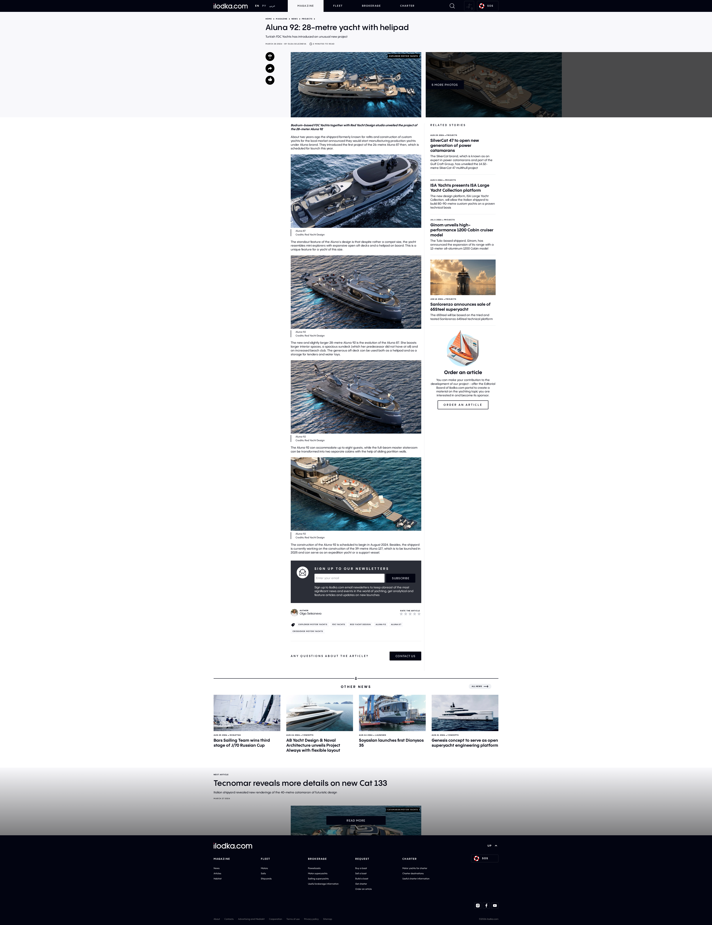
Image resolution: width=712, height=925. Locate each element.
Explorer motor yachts (403, 56)
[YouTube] (494, 905)
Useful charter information (415, 878)
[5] (419, 614)
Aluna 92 (381, 624)
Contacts (229, 919)
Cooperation (275, 919)
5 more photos (445, 85)
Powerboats (314, 868)
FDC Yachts (338, 624)
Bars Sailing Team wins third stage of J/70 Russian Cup (242, 743)
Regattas (235, 735)
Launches (380, 735)
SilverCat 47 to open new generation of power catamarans (454, 145)
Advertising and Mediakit (251, 919)
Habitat (218, 878)
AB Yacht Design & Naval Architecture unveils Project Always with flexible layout (313, 745)
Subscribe (400, 578)
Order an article (363, 889)
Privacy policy (311, 919)
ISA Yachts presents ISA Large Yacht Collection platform (459, 188)
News (294, 19)
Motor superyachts (317, 873)
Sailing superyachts (318, 878)
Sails (263, 873)
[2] (405, 614)
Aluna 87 (396, 624)
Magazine (305, 5)
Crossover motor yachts (308, 631)
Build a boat (361, 878)
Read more (356, 820)
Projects (307, 19)
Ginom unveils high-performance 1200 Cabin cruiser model (461, 229)
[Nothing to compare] (469, 6)
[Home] (231, 6)
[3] (410, 614)
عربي (272, 5)
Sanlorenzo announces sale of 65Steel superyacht (460, 307)
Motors (264, 868)
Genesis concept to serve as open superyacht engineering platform (465, 743)
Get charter (361, 883)
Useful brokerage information (323, 883)
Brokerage (371, 5)
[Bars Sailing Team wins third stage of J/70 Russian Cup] (247, 713)
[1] (401, 614)
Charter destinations (413, 873)
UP (489, 845)
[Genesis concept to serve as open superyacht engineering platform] (465, 713)
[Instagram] (477, 905)
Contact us (405, 656)
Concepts (308, 735)
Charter (407, 5)
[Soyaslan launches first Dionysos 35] (392, 713)
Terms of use (293, 919)
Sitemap (327, 919)
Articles (217, 873)
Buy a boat (361, 868)
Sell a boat (361, 873)
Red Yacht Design (360, 624)
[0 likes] (270, 80)
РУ (264, 5)
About (217, 919)
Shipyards (266, 878)
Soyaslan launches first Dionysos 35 (391, 743)
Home (269, 19)
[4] (414, 614)
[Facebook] (486, 905)
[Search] (452, 6)
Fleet (338, 5)
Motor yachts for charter (414, 868)
